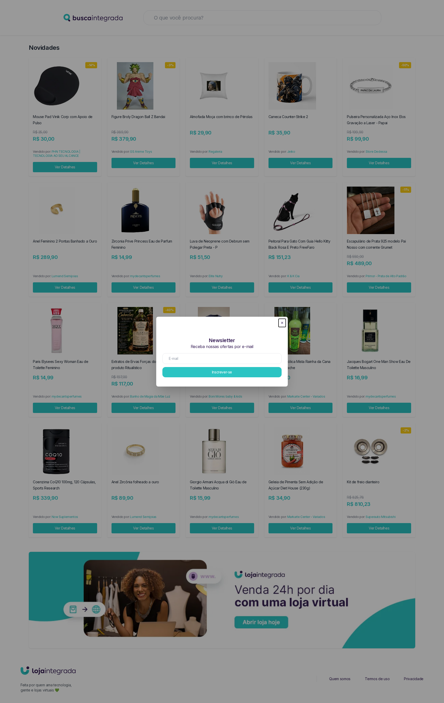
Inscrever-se (222, 372)
